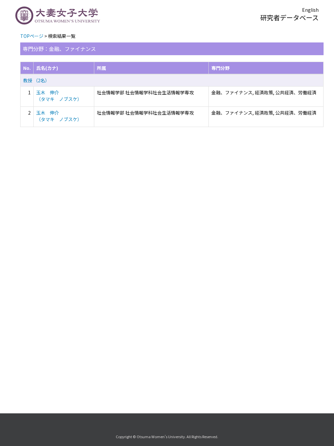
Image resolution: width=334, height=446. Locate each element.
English (310, 10)
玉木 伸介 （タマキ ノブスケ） (59, 95)
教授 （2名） (36, 80)
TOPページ (31, 36)
